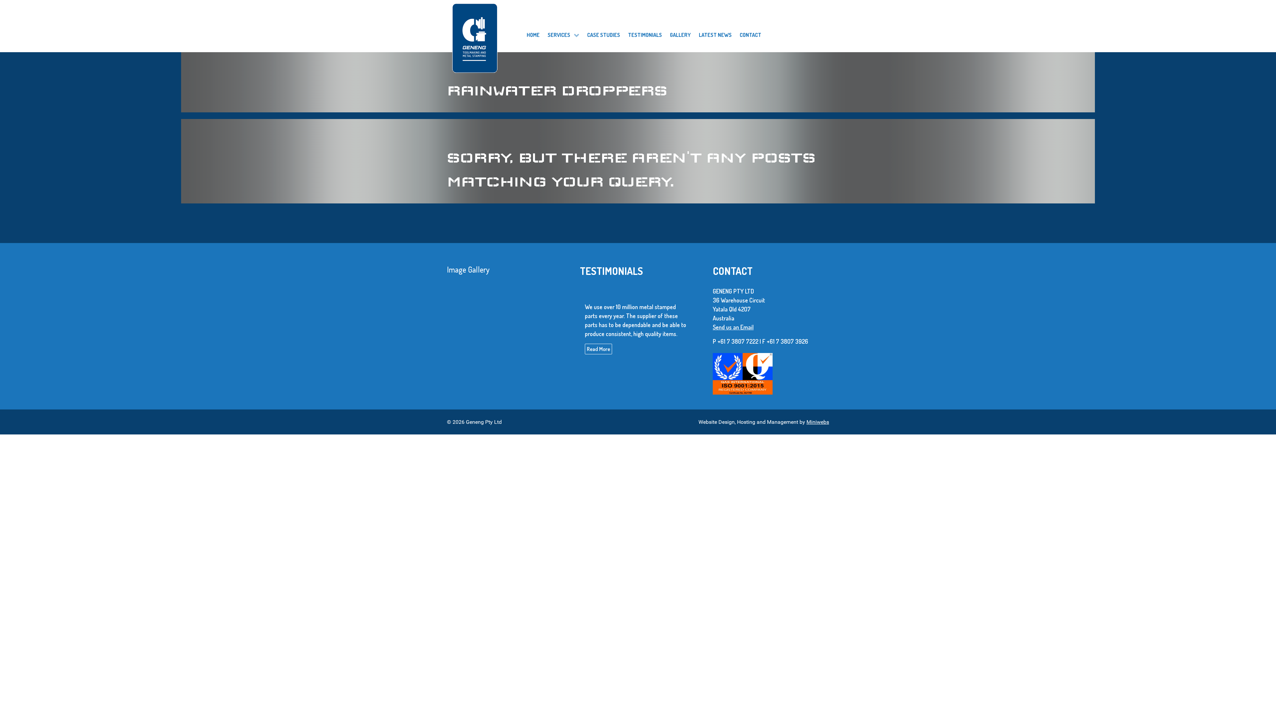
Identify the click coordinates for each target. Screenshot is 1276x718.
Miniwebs (817, 422)
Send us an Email (733, 327)
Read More (598, 348)
